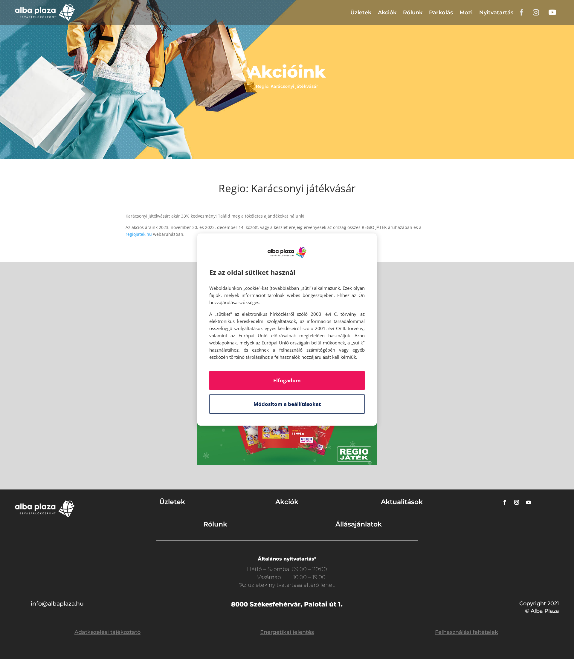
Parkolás (441, 12)
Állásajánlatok (358, 524)
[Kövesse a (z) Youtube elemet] (528, 502)
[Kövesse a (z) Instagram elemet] (516, 502)
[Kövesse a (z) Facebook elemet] (504, 502)
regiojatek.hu (139, 234)
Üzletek (360, 12)
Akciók (387, 12)
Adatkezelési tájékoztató (107, 632)
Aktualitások (402, 502)
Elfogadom (287, 380)
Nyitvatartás (496, 12)
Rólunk (412, 12)
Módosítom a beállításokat (287, 404)
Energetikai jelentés (287, 632)
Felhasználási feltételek (466, 632)
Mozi (466, 12)
